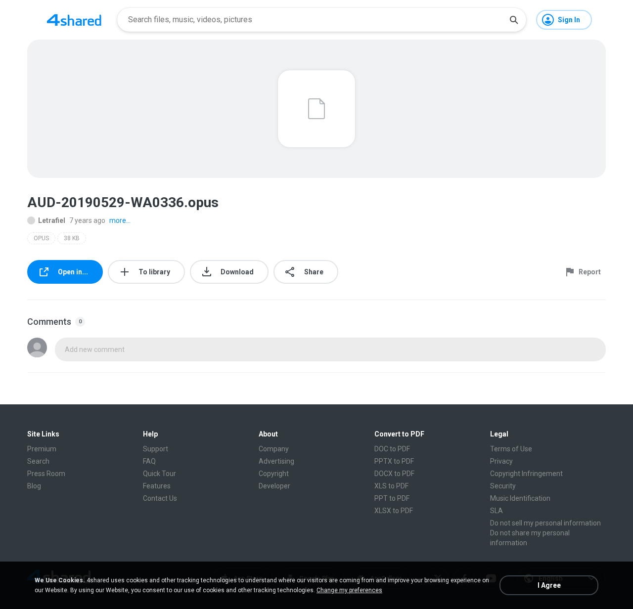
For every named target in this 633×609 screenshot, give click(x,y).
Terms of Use (511, 449)
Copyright (274, 474)
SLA (496, 511)
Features (157, 486)
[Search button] (514, 20)
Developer (274, 486)
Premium (41, 449)
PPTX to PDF (394, 461)
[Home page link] (74, 20)
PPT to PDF (391, 498)
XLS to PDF (391, 486)
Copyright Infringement (526, 474)
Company (274, 449)
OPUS (41, 238)
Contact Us (160, 498)
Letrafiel (51, 220)
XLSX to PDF (393, 511)
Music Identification (520, 498)
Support (155, 449)
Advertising (276, 461)
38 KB (72, 238)
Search (38, 461)
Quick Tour (159, 474)
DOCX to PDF (394, 474)
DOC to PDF (392, 449)
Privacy (501, 461)
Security (503, 486)
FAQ (149, 461)
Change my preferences (349, 590)
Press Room (46, 474)
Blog (34, 486)
